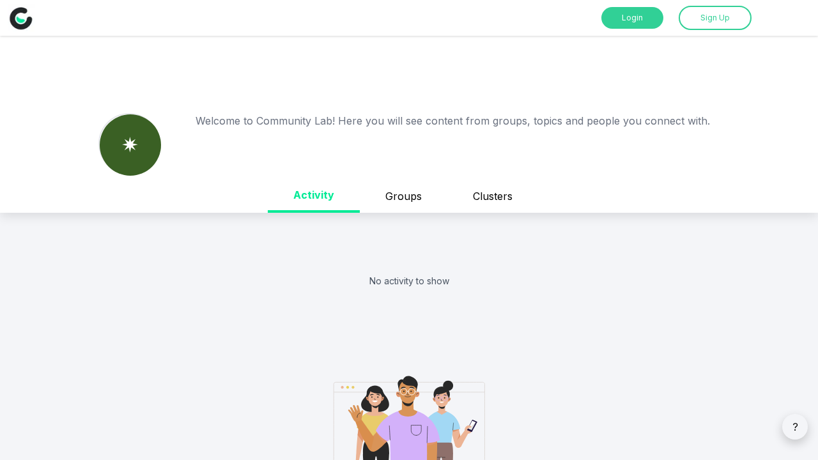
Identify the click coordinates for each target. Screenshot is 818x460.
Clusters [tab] (493, 196)
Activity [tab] (313, 194)
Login (632, 17)
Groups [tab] (403, 196)
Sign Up (715, 17)
